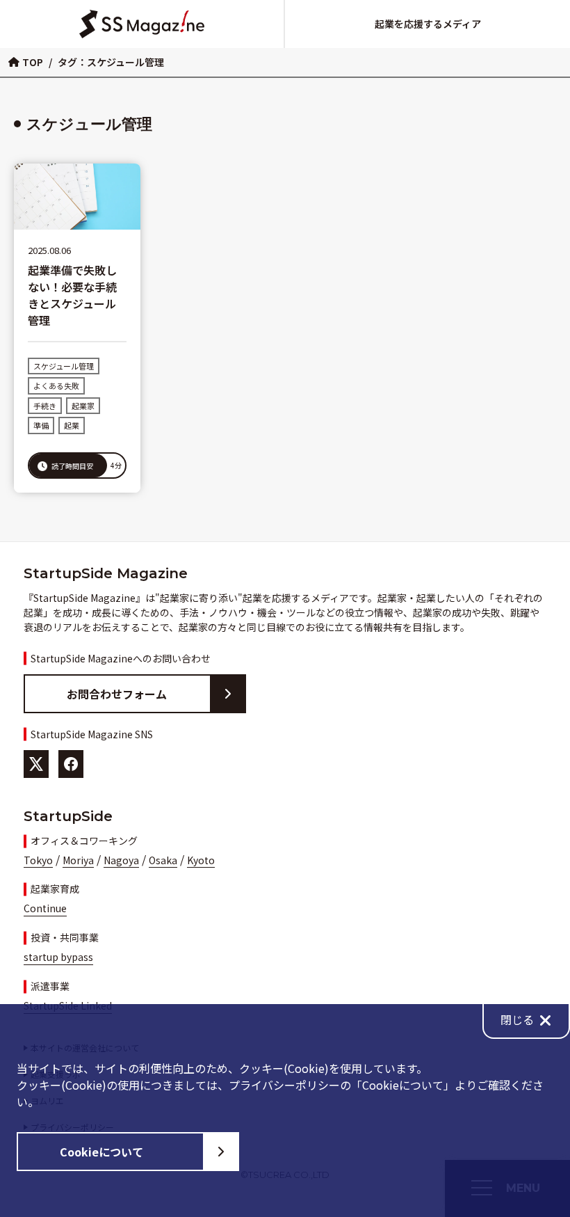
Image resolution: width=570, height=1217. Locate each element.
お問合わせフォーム (117, 693)
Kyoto (201, 860)
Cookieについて (101, 1151)
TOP (32, 62)
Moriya (78, 860)
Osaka (163, 860)
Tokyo (38, 860)
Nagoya (121, 860)
